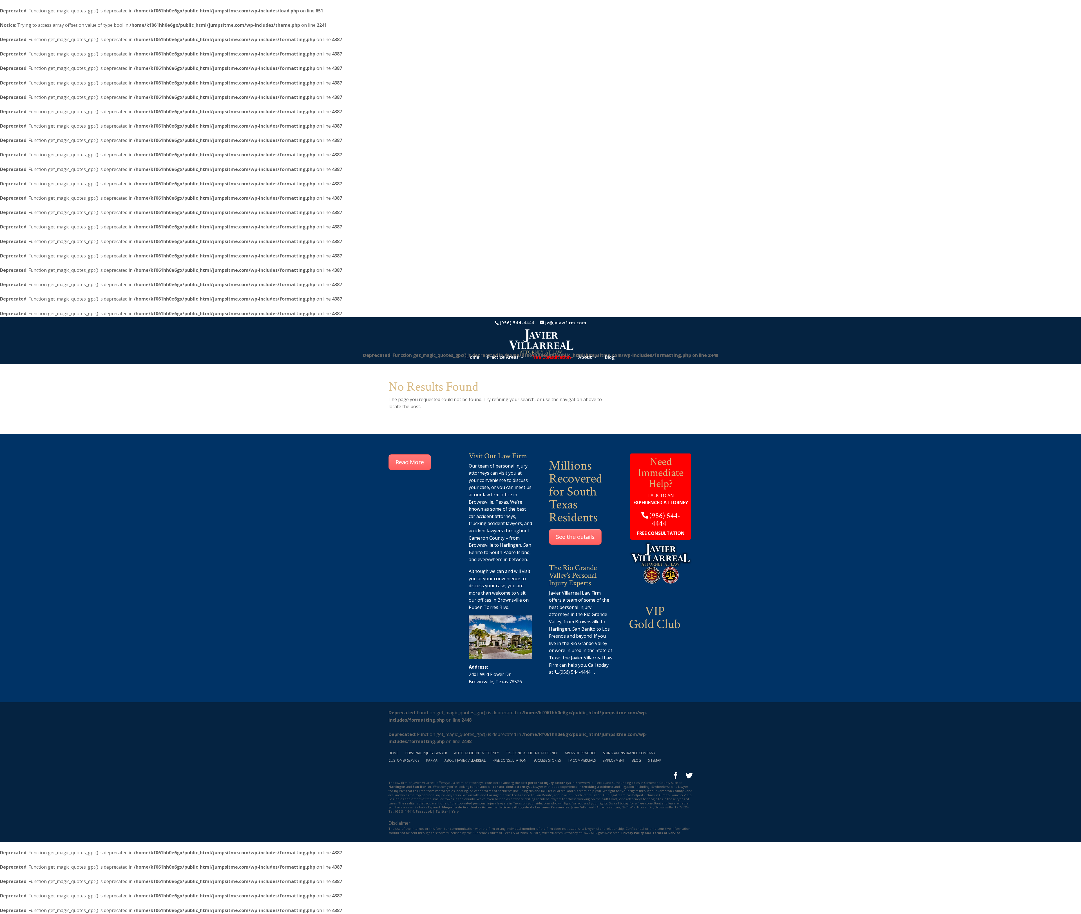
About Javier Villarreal (465, 760)
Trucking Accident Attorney (532, 753)
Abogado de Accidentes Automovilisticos (476, 807)
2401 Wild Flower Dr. (490, 674)
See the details (575, 537)
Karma (431, 760)
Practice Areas (503, 357)
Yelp (455, 811)
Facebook (424, 811)
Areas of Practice (580, 753)
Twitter (441, 811)
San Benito (422, 786)
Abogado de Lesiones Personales (541, 807)
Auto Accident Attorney (476, 753)
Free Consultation (509, 760)
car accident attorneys (492, 516)
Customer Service (403, 760)
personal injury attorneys (549, 782)
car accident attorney (511, 786)
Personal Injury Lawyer (426, 753)
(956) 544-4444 (517, 322)
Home (472, 357)
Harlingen (510, 545)
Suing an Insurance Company (629, 753)
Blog (610, 357)
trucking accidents (597, 786)
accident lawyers (486, 531)
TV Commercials (582, 760)
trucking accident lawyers (495, 523)
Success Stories (547, 760)
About (585, 357)
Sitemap (654, 760)
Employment (614, 760)
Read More (410, 462)
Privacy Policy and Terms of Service (650, 833)
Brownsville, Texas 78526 (495, 682)
